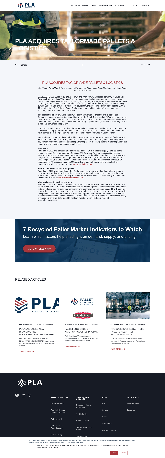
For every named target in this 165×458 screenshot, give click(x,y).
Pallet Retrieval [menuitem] (56, 419)
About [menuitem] (145, 5)
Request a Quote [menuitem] (133, 403)
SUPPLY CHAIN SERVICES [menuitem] (82, 398)
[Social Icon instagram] (28, 396)
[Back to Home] (26, 9)
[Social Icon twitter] (17, 396)
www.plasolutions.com (82, 164)
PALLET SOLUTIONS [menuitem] (59, 397)
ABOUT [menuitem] (105, 397)
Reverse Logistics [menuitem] (82, 421)
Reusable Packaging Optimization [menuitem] (83, 406)
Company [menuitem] (105, 410)
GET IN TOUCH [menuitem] (133, 397)
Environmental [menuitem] (107, 423)
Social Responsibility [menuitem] (109, 430)
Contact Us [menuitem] (131, 410)
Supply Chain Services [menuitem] (101, 5)
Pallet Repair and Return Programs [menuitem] (57, 427)
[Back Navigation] (82, 65)
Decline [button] (123, 453)
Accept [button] (114, 453)
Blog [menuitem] (135, 5)
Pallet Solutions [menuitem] (79, 5)
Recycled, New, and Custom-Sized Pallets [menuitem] (58, 411)
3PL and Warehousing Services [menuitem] (84, 429)
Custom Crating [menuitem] (56, 435)
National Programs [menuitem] (57, 403)
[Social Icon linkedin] (23, 396)
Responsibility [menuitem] (121, 5)
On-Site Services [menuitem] (82, 414)
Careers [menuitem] (104, 417)
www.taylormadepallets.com (70, 178)
